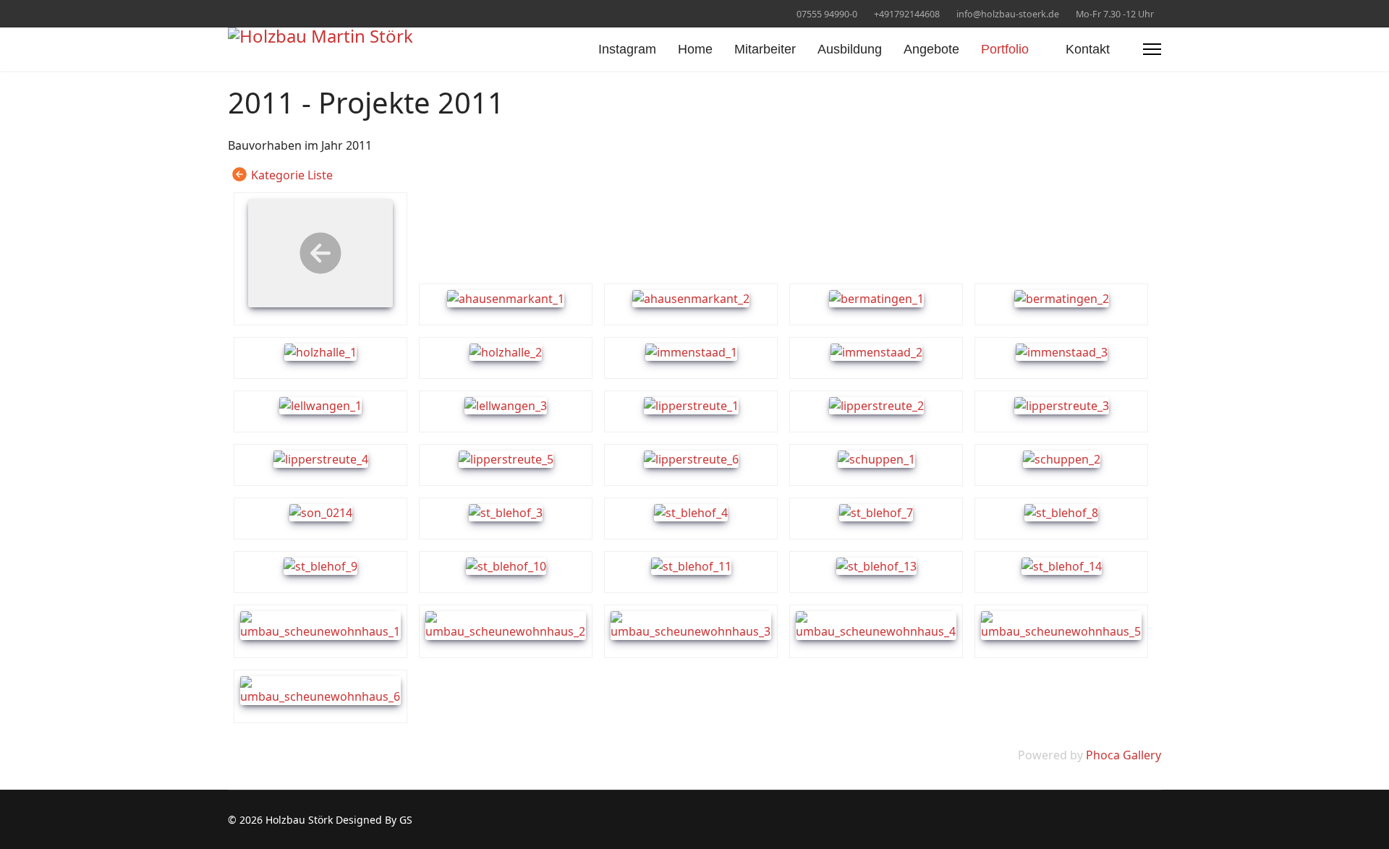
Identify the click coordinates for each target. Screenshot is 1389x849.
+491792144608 (907, 14)
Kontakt (1088, 49)
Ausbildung (849, 49)
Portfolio (1005, 49)
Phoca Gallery (1123, 755)
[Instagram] (232, 13)
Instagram (627, 49)
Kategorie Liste (292, 175)
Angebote (931, 49)
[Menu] (1152, 49)
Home (695, 49)
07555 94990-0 (827, 14)
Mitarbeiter (765, 49)
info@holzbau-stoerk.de (1007, 14)
